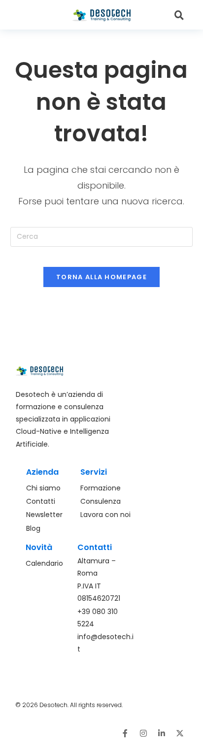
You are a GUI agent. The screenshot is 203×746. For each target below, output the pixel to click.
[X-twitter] (180, 733)
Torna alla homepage (101, 277)
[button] (38, 15)
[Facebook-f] (125, 733)
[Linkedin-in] (161, 733)
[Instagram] (143, 733)
